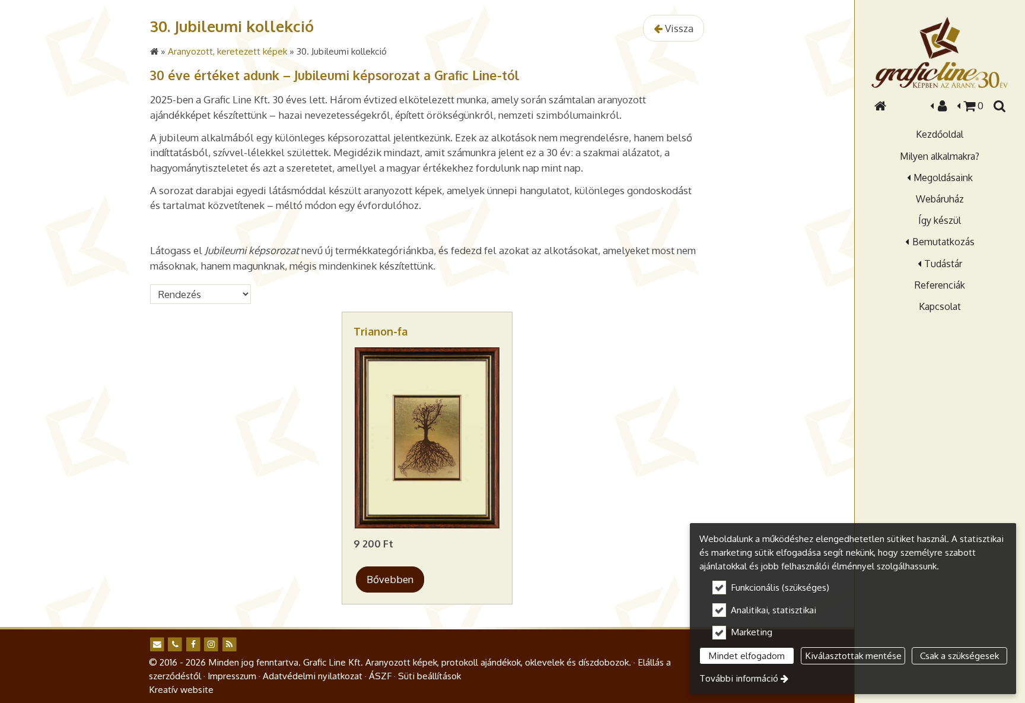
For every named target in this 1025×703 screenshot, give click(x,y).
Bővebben (390, 579)
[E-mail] (157, 644)
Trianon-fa (381, 331)
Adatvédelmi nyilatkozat (312, 676)
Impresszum (232, 676)
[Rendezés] (202, 294)
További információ (738, 678)
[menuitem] (880, 105)
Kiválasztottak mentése (853, 655)
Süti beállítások (429, 676)
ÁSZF (380, 676)
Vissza (678, 28)
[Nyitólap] (940, 52)
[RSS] (229, 644)
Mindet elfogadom (746, 655)
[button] (999, 105)
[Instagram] (211, 644)
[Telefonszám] (175, 644)
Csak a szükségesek (959, 655)
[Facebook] (193, 644)
